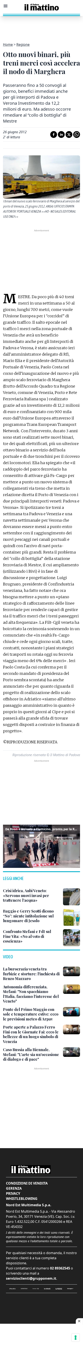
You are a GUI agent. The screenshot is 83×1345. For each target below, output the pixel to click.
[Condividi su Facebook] (53, 134)
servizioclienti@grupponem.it (31, 1278)
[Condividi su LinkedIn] (61, 134)
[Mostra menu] (5, 6)
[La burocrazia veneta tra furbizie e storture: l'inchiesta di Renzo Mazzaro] (71, 971)
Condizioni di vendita (27, 1183)
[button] (41, 846)
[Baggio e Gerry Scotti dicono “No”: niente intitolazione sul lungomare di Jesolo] (71, 917)
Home (8, 44)
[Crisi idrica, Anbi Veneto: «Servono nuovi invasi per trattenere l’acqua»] (71, 896)
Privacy (13, 1193)
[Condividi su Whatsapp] (76, 134)
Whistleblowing (21, 1198)
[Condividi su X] (69, 134)
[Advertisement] (41, 26)
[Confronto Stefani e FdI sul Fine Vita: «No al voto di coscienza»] (71, 937)
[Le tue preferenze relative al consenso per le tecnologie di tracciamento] (76, 1338)
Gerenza (14, 1188)
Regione (23, 44)
